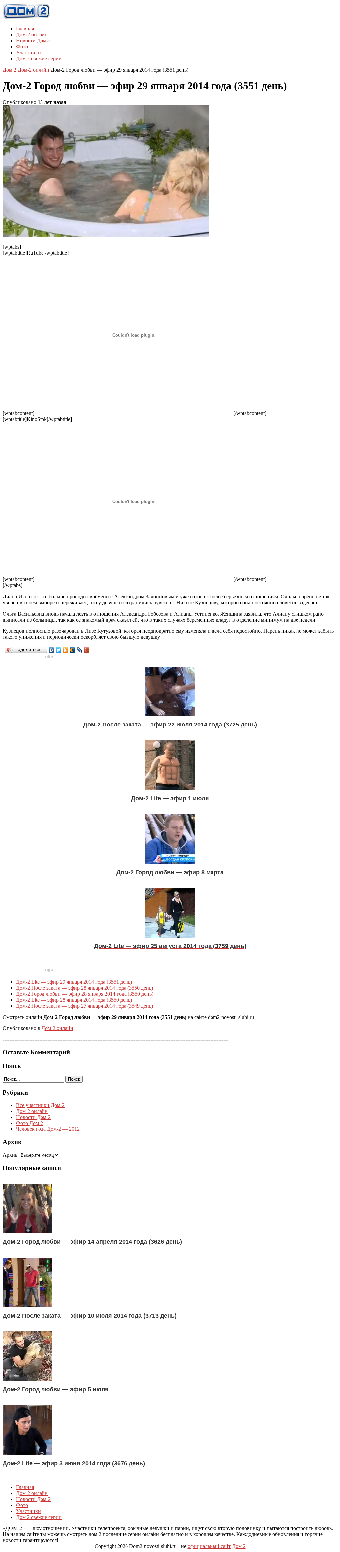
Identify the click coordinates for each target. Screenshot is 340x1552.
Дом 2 (9, 70)
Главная (25, 28)
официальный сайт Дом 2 (217, 1546)
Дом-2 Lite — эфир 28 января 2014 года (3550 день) (74, 1000)
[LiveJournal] (79, 650)
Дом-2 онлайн (32, 34)
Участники (28, 52)
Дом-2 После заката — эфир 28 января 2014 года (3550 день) (84, 988)
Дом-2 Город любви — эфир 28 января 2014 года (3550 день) (84, 994)
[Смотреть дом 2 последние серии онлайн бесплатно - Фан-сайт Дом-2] (26, 17)
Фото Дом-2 (29, 1123)
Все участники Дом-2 (40, 1105)
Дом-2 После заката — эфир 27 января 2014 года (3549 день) (84, 1006)
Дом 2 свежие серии (39, 58)
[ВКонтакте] (51, 650)
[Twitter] (58, 650)
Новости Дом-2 (33, 40)
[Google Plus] (86, 650)
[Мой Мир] (72, 650)
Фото (22, 46)
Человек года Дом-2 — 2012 (48, 1129)
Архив (10, 1155)
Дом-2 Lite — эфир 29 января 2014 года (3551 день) (74, 982)
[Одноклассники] (65, 650)
